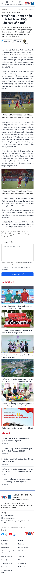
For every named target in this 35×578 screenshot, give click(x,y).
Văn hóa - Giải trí (6, 556)
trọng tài (3, 236)
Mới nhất (21, 540)
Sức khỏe (21, 560)
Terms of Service (7, 264)
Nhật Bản (9, 234)
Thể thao (4, 9)
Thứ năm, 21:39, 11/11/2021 (26, 9)
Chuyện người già (7, 563)
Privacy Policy (28, 262)
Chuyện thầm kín (6, 567)
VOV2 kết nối (22, 563)
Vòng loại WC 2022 (14, 232)
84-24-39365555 (9, 515)
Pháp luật (4, 560)
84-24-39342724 (9, 518)
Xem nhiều (4, 544)
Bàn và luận (5, 547)
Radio (7, 4)
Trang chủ (4, 540)
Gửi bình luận (16, 274)
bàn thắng (26, 234)
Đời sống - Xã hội (23, 547)
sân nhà (17, 234)
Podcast (12, 4)
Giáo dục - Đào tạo (24, 551)
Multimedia (19, 4)
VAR (10, 236)
